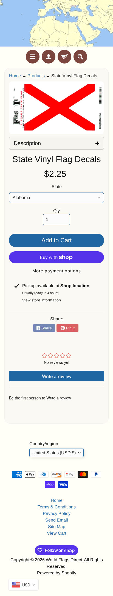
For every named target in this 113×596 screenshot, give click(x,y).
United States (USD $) (54, 452)
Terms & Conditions (57, 507)
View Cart (56, 533)
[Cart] (64, 57)
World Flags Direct (64, 559)
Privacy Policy (56, 513)
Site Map (56, 526)
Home (15, 75)
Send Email (56, 520)
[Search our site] (80, 57)
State (57, 186)
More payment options (56, 271)
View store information (41, 300)
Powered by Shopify (56, 573)
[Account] (48, 57)
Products (36, 75)
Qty (56, 210)
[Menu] (32, 57)
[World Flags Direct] (56, 24)
